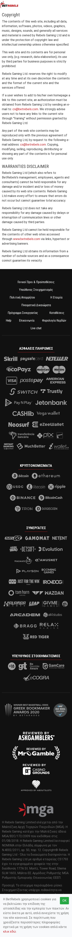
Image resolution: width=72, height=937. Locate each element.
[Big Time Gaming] (65, 604)
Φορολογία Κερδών (54, 320)
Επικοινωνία (26, 320)
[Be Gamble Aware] (35, 666)
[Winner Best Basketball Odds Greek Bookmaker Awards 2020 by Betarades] (27, 710)
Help (8, 320)
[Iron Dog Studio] (53, 582)
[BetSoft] (28, 549)
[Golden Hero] (13, 549)
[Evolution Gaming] (50, 549)
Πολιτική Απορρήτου (22, 297)
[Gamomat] (37, 538)
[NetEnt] (59, 538)
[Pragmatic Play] (23, 560)
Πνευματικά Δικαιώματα (36, 305)
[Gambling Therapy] (22, 666)
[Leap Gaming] (34, 604)
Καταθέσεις (56, 313)
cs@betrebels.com (25, 109)
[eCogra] (36, 677)
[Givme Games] (50, 604)
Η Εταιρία (56, 297)
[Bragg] (25, 626)
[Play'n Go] (13, 538)
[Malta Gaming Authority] (36, 810)
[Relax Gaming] (49, 626)
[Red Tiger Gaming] (36, 637)
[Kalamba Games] (14, 604)
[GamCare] (53, 666)
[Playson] (27, 571)
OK (64, 900)
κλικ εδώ (9, 931)
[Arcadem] (25, 615)
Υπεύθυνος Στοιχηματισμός (36, 290)
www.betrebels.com (26, 239)
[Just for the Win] (24, 582)
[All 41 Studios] (52, 615)
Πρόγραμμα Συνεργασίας (23, 313)
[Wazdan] (48, 593)
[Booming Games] (48, 571)
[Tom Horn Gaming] (18, 593)
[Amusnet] (46, 560)
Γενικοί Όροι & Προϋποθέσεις (36, 282)
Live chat (36, 328)
